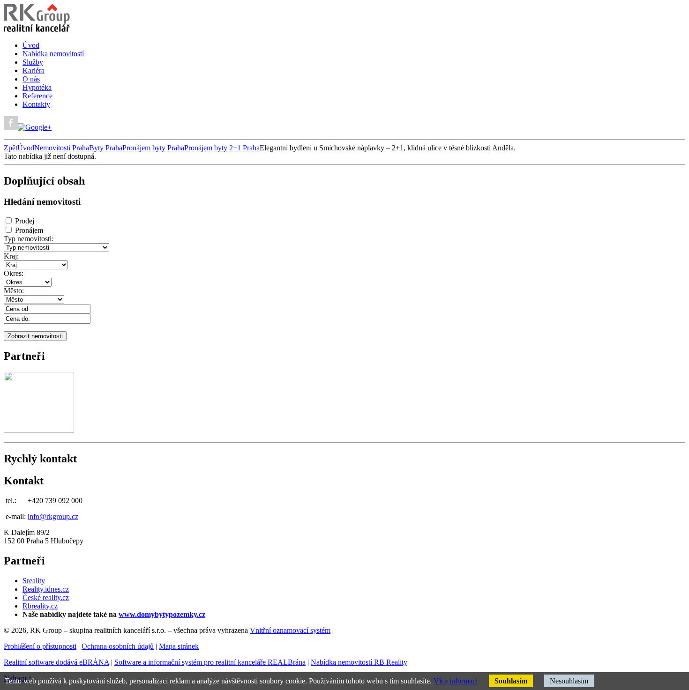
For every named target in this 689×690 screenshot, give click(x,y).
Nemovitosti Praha (61, 148)
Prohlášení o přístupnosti (40, 646)
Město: (14, 291)
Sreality (33, 581)
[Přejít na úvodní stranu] (37, 29)
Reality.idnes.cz (45, 589)
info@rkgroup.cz (53, 516)
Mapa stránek (179, 646)
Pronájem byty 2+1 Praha (222, 148)
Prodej (24, 221)
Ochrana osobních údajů (118, 646)
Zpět (10, 148)
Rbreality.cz (40, 606)
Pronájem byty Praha (153, 148)
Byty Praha (105, 148)
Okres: (13, 273)
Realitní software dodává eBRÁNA (56, 662)
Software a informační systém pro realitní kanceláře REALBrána (210, 662)
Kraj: (11, 256)
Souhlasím (510, 681)
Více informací (456, 681)
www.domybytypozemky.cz (162, 614)
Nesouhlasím (569, 681)
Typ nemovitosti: (28, 239)
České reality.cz (45, 597)
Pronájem (29, 230)
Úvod (25, 148)
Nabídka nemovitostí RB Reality (359, 662)
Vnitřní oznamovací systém (290, 630)
